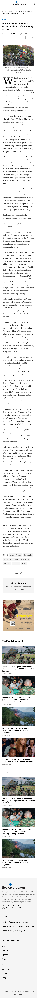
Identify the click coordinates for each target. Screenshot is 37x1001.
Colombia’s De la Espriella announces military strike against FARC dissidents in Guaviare (18, 669)
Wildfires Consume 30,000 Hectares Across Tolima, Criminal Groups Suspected (15, 730)
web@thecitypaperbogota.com (15, 930)
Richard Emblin (10, 34)
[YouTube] (13, 907)
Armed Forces (15, 555)
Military (15, 564)
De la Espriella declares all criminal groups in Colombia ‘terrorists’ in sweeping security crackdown (16, 700)
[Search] (34, 4)
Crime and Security (22, 559)
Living (4, 978)
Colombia (7, 559)
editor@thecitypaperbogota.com (16, 922)
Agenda (5, 955)
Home (4, 11)
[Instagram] (8, 907)
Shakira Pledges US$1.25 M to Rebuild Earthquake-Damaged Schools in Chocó (17, 760)
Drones (6, 564)
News (11, 11)
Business (5, 969)
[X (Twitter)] (3, 907)
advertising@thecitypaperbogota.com (18, 926)
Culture (5, 950)
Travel (4, 973)
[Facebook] (19, 907)
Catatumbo (28, 555)
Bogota (5, 959)
